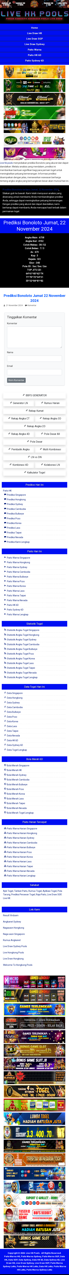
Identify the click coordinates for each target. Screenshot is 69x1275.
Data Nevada (13, 735)
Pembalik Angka (20, 449)
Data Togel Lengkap (16, 750)
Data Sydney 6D (14, 745)
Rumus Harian (51, 403)
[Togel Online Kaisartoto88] (34, 1105)
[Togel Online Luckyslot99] (34, 1132)
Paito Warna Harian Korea (19, 857)
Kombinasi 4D (20, 464)
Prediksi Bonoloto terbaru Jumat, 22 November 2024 (31, 189)
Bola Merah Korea (15, 794)
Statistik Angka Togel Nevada (21, 672)
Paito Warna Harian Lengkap (20, 875)
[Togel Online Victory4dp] (34, 1009)
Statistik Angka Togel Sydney (21, 639)
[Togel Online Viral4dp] (34, 154)
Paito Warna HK (12, 1256)
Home (34, 27)
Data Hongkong (14, 698)
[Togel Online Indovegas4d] (34, 1242)
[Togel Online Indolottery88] (34, 1187)
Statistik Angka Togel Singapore (22, 630)
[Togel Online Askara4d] (34, 1050)
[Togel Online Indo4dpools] (34, 1119)
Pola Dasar (35, 441)
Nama (10, 352)
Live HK (6, 898)
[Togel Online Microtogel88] (34, 982)
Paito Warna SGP (50, 1256)
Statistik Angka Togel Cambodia (22, 644)
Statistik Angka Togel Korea (20, 658)
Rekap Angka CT (20, 418)
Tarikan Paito (20, 891)
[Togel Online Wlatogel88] (34, 1078)
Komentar (32, 305)
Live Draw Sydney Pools (15, 946)
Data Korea (12, 721)
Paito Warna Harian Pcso (19, 852)
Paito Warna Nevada (16, 600)
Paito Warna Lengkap (17, 614)
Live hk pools (6, 163)
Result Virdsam (10, 915)
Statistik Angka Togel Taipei (20, 668)
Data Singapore (14, 693)
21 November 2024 (14, 305)
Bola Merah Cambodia (17, 779)
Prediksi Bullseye (15, 513)
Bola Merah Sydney (16, 775)
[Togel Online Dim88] (34, 85)
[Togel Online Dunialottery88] (34, 1160)
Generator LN (20, 403)
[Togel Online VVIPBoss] (34, 72)
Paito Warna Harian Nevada (20, 871)
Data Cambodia (14, 707)
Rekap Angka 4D (20, 434)
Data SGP (12, 1260)
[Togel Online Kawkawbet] (34, 1023)
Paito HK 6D (34, 55)
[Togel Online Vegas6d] (34, 1037)
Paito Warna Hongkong (18, 562)
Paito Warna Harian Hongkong (21, 833)
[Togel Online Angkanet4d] (34, 1201)
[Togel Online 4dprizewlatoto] (34, 1091)
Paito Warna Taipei (16, 595)
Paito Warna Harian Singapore (21, 828)
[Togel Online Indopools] (34, 1214)
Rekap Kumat (35, 410)
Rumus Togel (35, 891)
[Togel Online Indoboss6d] (34, 996)
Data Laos (11, 726)
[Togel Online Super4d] (34, 99)
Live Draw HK (34, 33)
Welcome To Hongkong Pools (17, 965)
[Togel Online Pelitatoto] (34, 140)
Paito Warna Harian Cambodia (21, 842)
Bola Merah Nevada (16, 808)
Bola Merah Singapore (17, 765)
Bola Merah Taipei (15, 803)
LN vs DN (36, 457)
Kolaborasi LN (51, 464)
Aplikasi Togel (50, 891)
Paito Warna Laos (15, 591)
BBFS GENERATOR (36, 395)
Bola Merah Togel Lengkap (20, 813)
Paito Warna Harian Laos (19, 861)
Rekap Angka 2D (35, 426)
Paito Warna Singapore (18, 557)
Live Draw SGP (34, 38)
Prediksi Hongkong (16, 499)
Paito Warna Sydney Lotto (39, 1270)
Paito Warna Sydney (16, 567)
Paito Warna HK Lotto (27, 1266)
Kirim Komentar (16, 380)
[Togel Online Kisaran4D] (34, 113)
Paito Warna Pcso (15, 581)
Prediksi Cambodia (16, 509)
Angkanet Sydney (12, 921)
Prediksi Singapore (16, 495)
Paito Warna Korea (16, 586)
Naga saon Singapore (14, 934)
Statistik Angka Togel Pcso (20, 653)
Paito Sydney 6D (34, 60)
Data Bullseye (13, 712)
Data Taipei (12, 731)
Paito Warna (34, 49)
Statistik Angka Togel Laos (20, 663)
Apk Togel (8, 891)
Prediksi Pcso (13, 518)
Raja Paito (41, 894)
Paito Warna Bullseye (17, 576)
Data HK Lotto (46, 1266)
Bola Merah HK (14, 770)
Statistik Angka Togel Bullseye (21, 649)
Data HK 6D (12, 740)
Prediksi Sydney (14, 504)
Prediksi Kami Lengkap (18, 542)
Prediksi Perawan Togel (23, 894)
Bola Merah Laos (15, 798)
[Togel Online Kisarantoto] (34, 126)
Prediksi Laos (13, 528)
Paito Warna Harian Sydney (20, 838)
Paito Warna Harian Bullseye (20, 847)
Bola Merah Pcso (15, 789)
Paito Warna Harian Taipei (19, 866)
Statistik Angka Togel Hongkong (22, 635)
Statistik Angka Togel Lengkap (22, 677)
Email (10, 366)
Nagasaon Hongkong (13, 927)
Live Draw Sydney (35, 44)
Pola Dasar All (51, 434)
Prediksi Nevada (14, 537)
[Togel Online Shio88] (34, 1228)
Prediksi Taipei (14, 532)
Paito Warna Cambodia (18, 572)
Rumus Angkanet (12, 940)
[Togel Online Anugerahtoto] (34, 1173)
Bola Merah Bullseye (16, 784)
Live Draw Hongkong (13, 958)
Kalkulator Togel (35, 472)
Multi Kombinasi (51, 449)
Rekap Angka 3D (51, 418)
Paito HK (7, 490)
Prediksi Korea (13, 523)
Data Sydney (13, 702)
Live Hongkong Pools (13, 952)
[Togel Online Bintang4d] (34, 1064)
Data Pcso (11, 716)
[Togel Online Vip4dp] (34, 1146)
